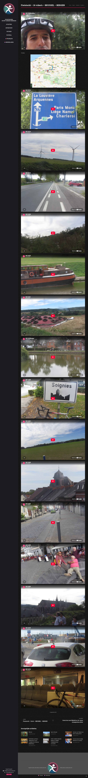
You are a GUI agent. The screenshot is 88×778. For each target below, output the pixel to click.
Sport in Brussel (54, 732)
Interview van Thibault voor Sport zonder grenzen (78, 733)
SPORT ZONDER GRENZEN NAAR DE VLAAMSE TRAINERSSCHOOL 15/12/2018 (56, 741)
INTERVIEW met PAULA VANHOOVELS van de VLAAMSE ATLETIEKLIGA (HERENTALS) (34, 741)
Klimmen (30, 732)
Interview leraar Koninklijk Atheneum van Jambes (78, 739)
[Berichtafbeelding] (24, 734)
